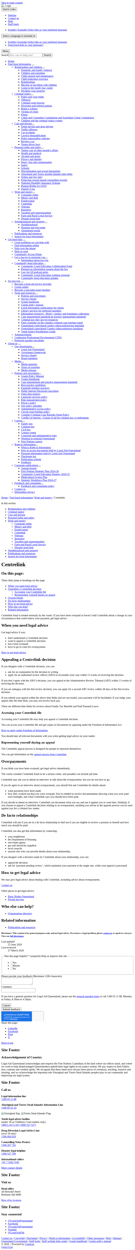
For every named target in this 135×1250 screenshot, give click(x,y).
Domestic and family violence (36, 70)
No (14, 968)
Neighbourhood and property (29, 221)
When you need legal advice (22, 586)
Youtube (12, 1229)
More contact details (11, 1167)
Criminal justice (22, 93)
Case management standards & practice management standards (53, 316)
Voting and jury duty (31, 177)
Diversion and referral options (36, 105)
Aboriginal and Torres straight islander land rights (46, 174)
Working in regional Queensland (38, 438)
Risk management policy (34, 400)
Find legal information (19, 64)
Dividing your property (33, 90)
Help (108, 1238)
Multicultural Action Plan (34, 477)
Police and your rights (32, 96)
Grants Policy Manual (32, 376)
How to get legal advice (20, 603)
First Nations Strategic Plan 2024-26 (40, 471)
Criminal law (28, 426)
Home (4, 497)
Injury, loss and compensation (36, 162)
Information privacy (24, 492)
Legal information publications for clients (42, 307)
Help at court (21, 251)
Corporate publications (26, 465)
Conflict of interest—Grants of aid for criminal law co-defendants (55, 417)
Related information (18, 609)
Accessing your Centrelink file (30, 591)
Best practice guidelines (33, 385)
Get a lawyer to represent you (29, 257)
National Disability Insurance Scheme (40, 183)
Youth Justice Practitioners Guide (38, 331)
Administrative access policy (36, 408)
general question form (88, 996)
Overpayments (15, 597)
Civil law (26, 429)
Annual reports (29, 468)
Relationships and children (28, 67)
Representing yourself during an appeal (34, 594)
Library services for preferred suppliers (41, 310)
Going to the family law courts (37, 88)
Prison (24, 114)
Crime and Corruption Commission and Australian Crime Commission (57, 117)
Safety (24, 165)
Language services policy (34, 397)
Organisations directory (20, 913)
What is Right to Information (36, 447)
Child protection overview (34, 79)
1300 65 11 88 (8, 1099)
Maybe (16, 965)
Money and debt (29, 197)
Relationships (28, 82)
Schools (25, 168)
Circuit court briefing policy (35, 411)
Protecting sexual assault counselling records (44, 180)
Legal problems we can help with (31, 242)
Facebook (13, 1223)
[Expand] (33, 65)
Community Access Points (28, 254)
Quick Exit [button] (7, 1247)
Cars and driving (23, 123)
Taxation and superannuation (36, 212)
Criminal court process (32, 102)
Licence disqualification (33, 135)
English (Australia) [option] (37, 42)
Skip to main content (12, 2)
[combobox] (19, 36)
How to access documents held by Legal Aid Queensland (51, 450)
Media (17, 361)
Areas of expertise (30, 367)
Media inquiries (29, 364)
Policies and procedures (33, 296)
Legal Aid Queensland (32, 349)
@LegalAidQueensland (20, 1220)
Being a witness (29, 108)
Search (4, 55)
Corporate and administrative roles (39, 435)
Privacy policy (28, 402)
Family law (27, 423)
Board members (29, 358)
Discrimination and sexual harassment (40, 171)
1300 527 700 (8, 1153)
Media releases (28, 370)
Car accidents (28, 132)
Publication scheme (31, 459)
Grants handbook (30, 301)
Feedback (26, 462)
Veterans (25, 206)
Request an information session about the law (44, 269)
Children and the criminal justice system (41, 120)
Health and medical (31, 153)
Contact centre (28, 432)
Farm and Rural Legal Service (36, 215)
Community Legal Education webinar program (45, 275)
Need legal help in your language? (25, 45)
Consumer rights (29, 194)
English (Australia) (37, 29)
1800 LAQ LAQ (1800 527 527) (18, 1125)
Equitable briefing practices (35, 388)
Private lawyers (16, 899)
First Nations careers (31, 441)
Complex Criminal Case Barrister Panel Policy (45, 414)
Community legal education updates (39, 278)
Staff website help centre (54, 1241)
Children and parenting (33, 73)
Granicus (29, 1244)
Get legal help (15, 239)
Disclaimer (32, 1238)
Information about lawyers (34, 260)
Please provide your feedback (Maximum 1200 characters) (31, 976)
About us (12, 343)
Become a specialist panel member (32, 290)
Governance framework (33, 352)
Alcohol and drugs (30, 156)
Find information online (26, 245)
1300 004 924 (8, 1136)
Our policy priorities (31, 405)
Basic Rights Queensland (21, 896)
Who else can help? (18, 606)
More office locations (11, 1200)
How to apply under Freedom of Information (24, 730)
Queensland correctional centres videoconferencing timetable (52, 325)
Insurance (26, 209)
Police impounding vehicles (35, 138)
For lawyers (14, 281)
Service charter (29, 298)
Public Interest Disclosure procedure (40, 391)
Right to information (25, 444)
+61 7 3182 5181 (10, 1162)
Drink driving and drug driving (37, 126)
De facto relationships (19, 600)
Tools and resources (24, 293)
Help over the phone (25, 248)
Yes (14, 962)
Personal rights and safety (27, 147)
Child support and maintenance (37, 76)
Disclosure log (28, 456)
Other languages (95, 1238)
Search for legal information (28, 236)
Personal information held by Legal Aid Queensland (48, 453)
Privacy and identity (31, 159)
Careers (18, 420)
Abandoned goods (30, 230)
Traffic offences (29, 129)
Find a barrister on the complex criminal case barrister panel (52, 322)
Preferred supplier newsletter (29, 340)
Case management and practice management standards (49, 382)
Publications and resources (28, 233)
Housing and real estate (33, 227)
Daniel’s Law (28, 189)
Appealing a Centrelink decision (24, 589)
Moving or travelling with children (39, 85)
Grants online (21, 287)
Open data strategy (30, 394)
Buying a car (27, 141)
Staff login (34, 1241)
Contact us (20, 489)
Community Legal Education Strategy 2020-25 (45, 474)
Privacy (43, 1238)
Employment (27, 200)
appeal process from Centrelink (50, 754)
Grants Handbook (30, 379)
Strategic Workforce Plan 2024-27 (38, 480)
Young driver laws (30, 144)
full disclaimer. (17, 936)
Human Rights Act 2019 (33, 186)
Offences (25, 99)
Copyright (19, 1238)
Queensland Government (14, 1241)
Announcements (22, 334)
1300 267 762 (8, 1145)
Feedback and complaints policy (37, 486)
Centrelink (26, 203)
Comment (6, 986)
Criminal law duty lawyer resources (39, 319)
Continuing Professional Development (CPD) (38, 337)
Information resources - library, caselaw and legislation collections (55, 313)
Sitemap (117, 1238)
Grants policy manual (32, 304)
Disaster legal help (30, 218)
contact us (107, 933)
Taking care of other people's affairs (39, 150)
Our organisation (23, 346)
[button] (67, 573)
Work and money (23, 192)
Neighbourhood (29, 224)
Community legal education (28, 263)
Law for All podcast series (34, 272)
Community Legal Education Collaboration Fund (46, 266)
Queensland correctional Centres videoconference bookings (52, 328)
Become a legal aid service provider (33, 284)
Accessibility (78, 1238)
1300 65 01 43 (8, 1107)
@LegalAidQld (16, 1232)
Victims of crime (29, 111)
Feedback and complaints (27, 483)
